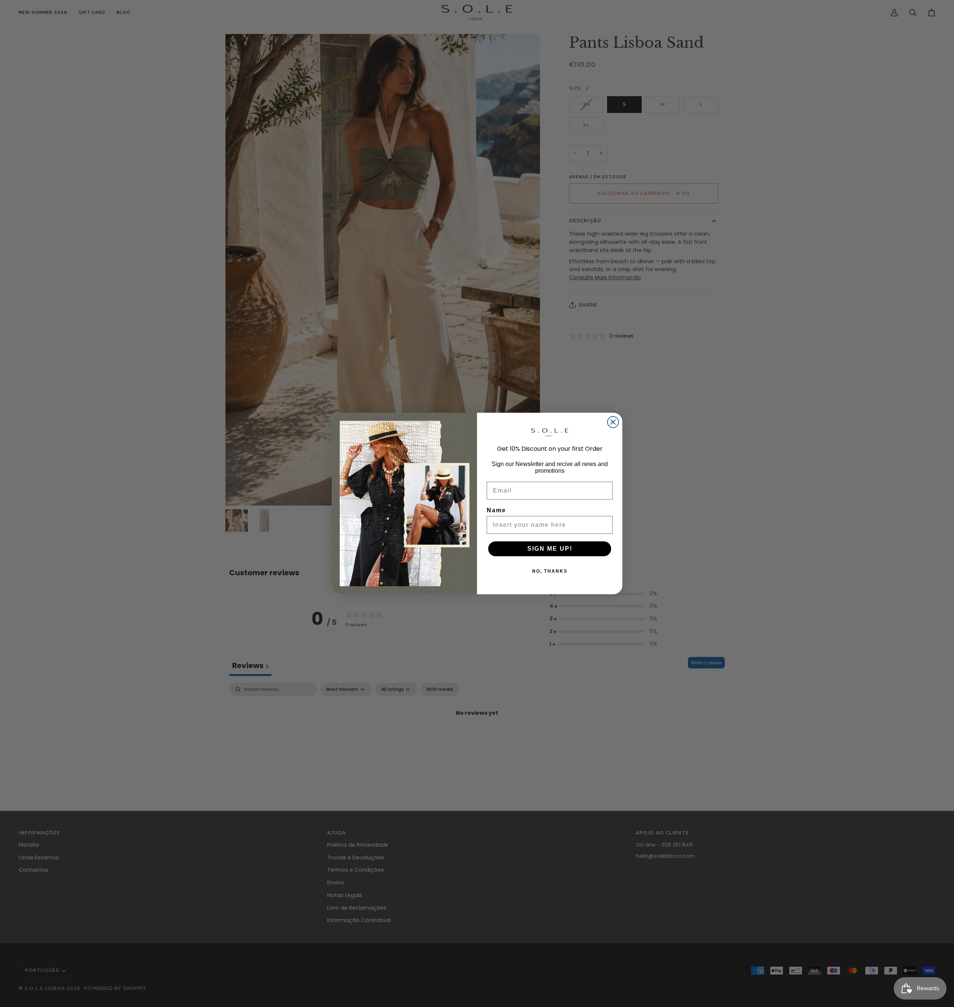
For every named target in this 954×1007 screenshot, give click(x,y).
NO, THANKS (550, 571)
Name (496, 510)
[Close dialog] (613, 422)
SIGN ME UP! (549, 548)
